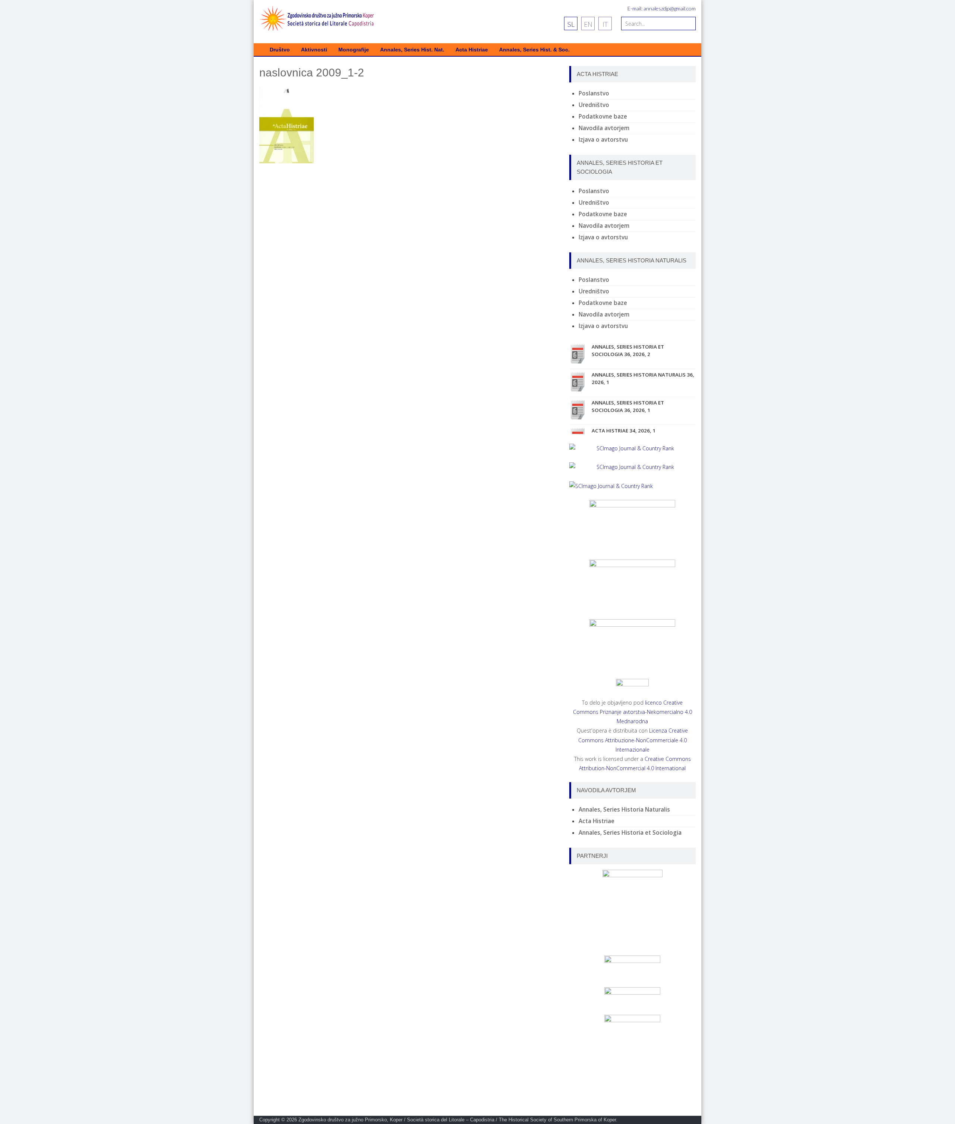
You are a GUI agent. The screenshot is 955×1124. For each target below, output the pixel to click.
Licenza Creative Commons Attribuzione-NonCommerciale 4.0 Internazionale (633, 740)
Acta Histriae (471, 50)
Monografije (353, 50)
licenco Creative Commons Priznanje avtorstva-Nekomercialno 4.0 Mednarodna (632, 712)
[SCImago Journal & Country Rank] (632, 448)
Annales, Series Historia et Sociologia (630, 833)
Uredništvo (594, 105)
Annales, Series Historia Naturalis (624, 809)
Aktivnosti (314, 50)
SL (570, 24)
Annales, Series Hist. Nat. (412, 50)
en (588, 24)
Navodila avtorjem (604, 128)
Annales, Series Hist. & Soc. (534, 50)
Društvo (280, 50)
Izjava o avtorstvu (603, 140)
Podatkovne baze (603, 116)
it (605, 24)
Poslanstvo (594, 93)
